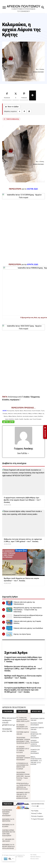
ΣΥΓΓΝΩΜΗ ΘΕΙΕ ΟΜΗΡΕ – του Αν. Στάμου (21, 683)
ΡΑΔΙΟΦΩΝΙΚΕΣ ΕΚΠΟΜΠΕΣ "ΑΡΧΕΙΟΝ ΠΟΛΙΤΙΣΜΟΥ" (7, 812)
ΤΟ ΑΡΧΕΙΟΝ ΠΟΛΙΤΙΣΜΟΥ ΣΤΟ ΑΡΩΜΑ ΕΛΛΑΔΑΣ (22, 726)
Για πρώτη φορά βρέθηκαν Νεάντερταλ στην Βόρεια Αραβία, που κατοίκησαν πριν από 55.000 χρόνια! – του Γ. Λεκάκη (22, 690)
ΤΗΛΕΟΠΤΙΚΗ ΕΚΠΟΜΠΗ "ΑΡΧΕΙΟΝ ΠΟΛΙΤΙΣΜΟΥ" (23, 757)
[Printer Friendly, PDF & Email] (8, 422)
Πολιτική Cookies (36, 813)
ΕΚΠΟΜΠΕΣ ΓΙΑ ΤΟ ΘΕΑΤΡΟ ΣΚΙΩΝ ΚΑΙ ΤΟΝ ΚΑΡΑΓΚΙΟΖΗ (8, 846)
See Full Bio (22, 453)
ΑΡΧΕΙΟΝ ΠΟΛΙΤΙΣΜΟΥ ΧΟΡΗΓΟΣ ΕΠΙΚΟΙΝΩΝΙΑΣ (35, 743)
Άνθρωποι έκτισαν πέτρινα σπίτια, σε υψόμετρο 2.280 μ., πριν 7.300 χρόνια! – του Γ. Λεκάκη (23, 668)
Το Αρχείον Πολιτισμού (37, 819)
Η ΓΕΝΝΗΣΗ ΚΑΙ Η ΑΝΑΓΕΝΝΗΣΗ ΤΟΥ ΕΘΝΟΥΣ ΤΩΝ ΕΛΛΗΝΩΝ (22, 766)
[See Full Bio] (28, 453)
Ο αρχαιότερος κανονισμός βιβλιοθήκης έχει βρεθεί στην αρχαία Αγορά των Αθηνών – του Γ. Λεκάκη (23, 659)
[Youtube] (38, 806)
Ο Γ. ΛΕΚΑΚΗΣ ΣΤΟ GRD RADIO (8, 840)
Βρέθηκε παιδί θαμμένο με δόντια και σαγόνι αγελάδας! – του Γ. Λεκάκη (23, 677)
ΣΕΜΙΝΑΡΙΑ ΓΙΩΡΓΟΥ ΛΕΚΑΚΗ (37, 728)
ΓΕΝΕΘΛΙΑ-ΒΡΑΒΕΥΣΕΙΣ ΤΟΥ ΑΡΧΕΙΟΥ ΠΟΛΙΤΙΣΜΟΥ (36, 734)
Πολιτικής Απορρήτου (37, 816)
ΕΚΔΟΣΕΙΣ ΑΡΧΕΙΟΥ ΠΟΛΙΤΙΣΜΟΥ (37, 724)
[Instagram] (34, 806)
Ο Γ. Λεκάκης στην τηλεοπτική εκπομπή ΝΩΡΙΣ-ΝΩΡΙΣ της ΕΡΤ (22, 719)
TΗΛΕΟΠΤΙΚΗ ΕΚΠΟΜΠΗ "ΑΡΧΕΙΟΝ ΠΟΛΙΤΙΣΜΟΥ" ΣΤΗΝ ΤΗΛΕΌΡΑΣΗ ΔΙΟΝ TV (23, 740)
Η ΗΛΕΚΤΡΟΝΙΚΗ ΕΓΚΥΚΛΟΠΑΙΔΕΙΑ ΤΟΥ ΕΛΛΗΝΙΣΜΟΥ (23, 10)
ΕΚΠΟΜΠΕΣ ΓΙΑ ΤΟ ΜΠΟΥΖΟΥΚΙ (8, 820)
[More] (32, 95)
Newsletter (45, 432)
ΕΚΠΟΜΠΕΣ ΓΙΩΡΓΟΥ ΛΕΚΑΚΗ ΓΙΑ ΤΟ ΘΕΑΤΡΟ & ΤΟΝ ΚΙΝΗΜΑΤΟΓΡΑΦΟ (23, 795)
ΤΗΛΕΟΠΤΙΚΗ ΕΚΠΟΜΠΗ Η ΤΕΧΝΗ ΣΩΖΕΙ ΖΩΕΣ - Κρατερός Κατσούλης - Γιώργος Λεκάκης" (23, 776)
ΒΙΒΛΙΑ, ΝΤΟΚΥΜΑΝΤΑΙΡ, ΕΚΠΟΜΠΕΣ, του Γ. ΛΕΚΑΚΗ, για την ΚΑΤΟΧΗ (36, 760)
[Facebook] (32, 806)
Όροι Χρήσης (34, 810)
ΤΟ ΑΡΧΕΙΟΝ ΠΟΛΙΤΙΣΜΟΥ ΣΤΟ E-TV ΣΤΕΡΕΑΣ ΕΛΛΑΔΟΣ (22, 749)
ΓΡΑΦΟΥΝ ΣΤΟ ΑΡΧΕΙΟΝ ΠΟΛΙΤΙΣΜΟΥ (35, 751)
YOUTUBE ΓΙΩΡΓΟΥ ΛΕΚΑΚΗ (22, 733)
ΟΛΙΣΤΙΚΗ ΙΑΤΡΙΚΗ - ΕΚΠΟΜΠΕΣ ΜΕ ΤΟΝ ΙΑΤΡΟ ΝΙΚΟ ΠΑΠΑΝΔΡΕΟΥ (8, 832)
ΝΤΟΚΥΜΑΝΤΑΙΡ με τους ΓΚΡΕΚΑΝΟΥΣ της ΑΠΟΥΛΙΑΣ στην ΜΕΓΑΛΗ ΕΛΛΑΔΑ (23, 786)
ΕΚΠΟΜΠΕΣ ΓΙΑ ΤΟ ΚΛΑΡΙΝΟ (8, 825)
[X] (36, 806)
